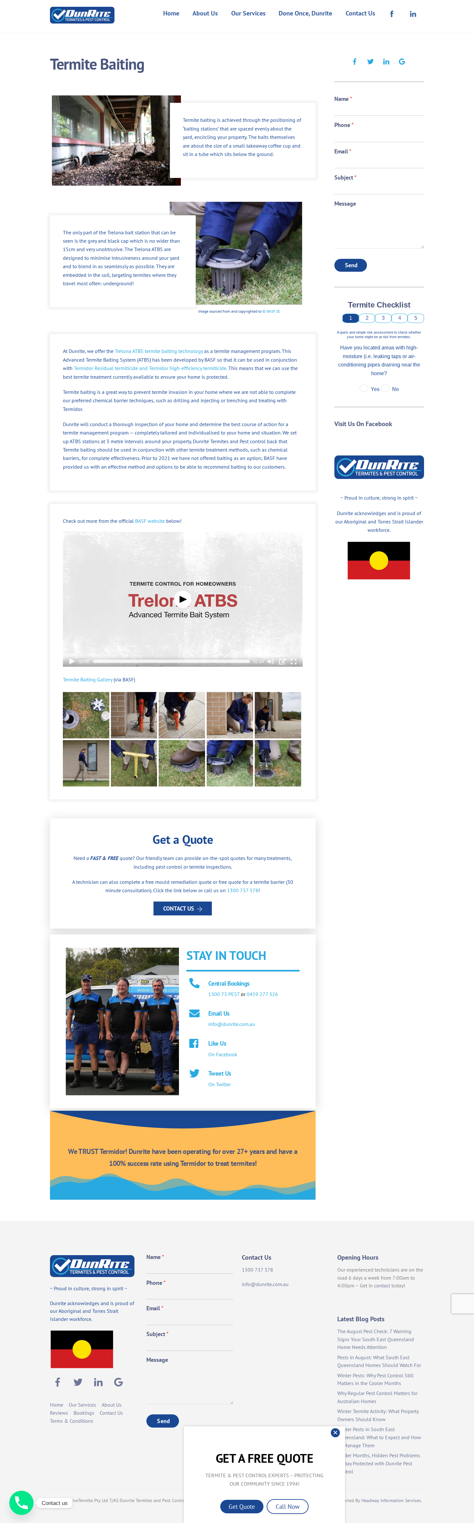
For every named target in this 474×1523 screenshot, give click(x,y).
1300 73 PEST (224, 994)
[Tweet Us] (194, 1074)
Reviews (59, 1413)
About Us (205, 13)
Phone (344, 125)
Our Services (248, 13)
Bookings (84, 1413)
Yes (375, 389)
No (395, 389)
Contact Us (360, 13)
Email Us (218, 1013)
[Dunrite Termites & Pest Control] (82, 19)
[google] (402, 60)
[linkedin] (386, 60)
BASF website (150, 521)
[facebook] (354, 60)
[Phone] (21, 1503)
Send (351, 265)
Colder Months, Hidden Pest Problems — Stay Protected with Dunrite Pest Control (378, 1463)
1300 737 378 (242, 890)
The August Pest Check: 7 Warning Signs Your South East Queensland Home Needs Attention (375, 1339)
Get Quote (242, 1506)
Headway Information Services (391, 1500)
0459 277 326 (262, 994)
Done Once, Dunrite (305, 13)
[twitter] (370, 60)
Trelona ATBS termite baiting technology (159, 351)
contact (382, 1285)
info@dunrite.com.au (231, 1024)
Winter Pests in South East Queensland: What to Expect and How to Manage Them (379, 1437)
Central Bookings (229, 983)
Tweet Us (219, 1073)
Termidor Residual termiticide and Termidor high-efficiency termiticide (150, 368)
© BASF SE (271, 311)
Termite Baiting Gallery (87, 679)
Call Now (288, 1506)
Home (171, 13)
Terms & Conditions (71, 1421)
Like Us (217, 1043)
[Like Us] (194, 1044)
